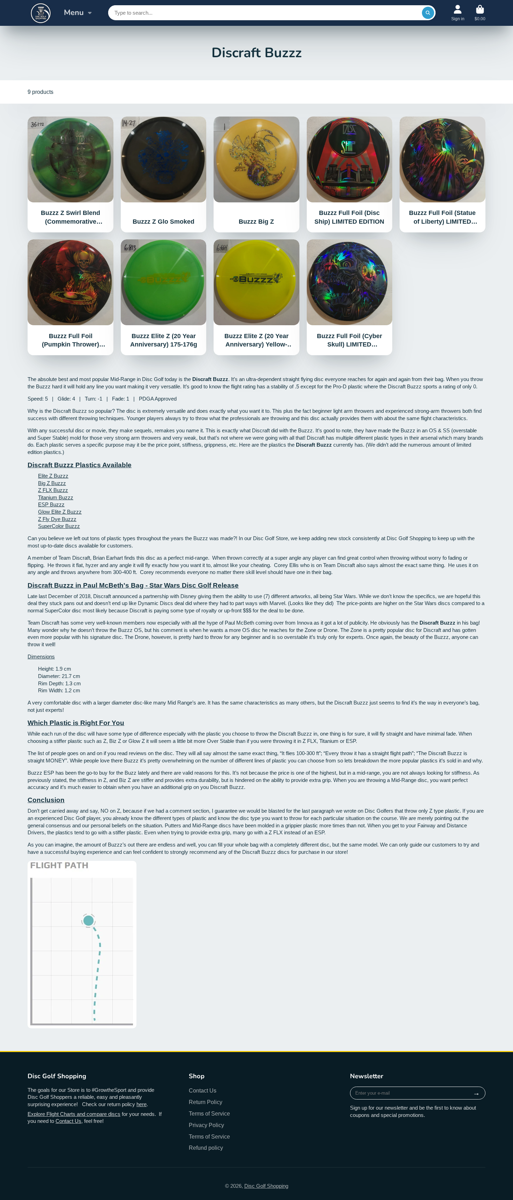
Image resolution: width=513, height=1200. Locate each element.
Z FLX (45, 490)
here (141, 1104)
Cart (480, 13)
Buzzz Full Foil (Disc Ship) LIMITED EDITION (350, 174)
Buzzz (58, 483)
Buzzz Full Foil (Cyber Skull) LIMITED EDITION (350, 297)
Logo (41, 13)
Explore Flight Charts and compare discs (74, 1114)
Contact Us (68, 1121)
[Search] (428, 13)
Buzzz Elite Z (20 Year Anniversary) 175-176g (164, 297)
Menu (74, 12)
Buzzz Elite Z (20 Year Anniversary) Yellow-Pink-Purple (256, 297)
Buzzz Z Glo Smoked (164, 174)
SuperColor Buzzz (59, 526)
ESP (44, 504)
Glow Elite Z (52, 512)
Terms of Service (209, 1113)
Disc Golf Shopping (266, 1186)
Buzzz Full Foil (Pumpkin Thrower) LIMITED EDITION (70, 297)
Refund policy (206, 1148)
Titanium (48, 497)
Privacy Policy (206, 1125)
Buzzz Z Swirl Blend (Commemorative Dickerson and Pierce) (70, 174)
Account (457, 13)
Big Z (44, 483)
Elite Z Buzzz (53, 476)
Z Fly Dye (50, 519)
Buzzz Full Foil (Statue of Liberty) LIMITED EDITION (442, 174)
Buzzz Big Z (256, 174)
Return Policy (205, 1102)
